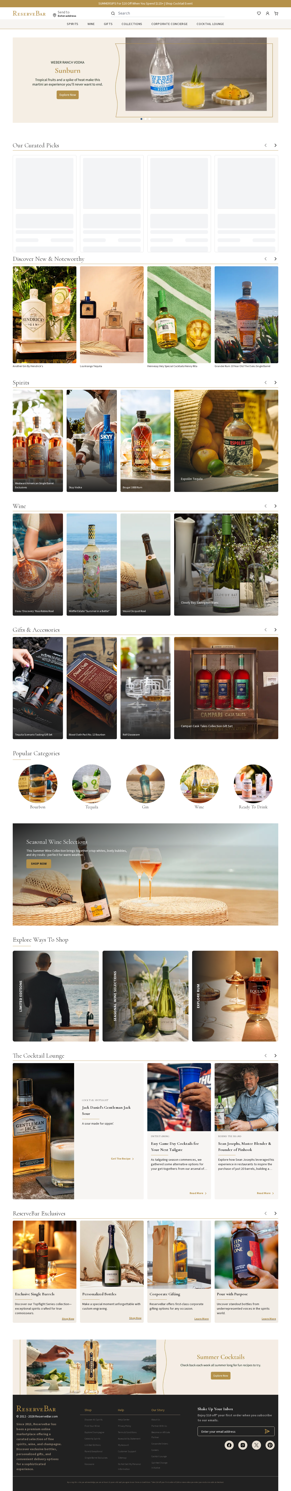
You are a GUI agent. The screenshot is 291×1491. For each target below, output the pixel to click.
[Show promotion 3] (149, 119)
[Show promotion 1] (141, 119)
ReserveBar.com (46, 1416)
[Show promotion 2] (145, 119)
